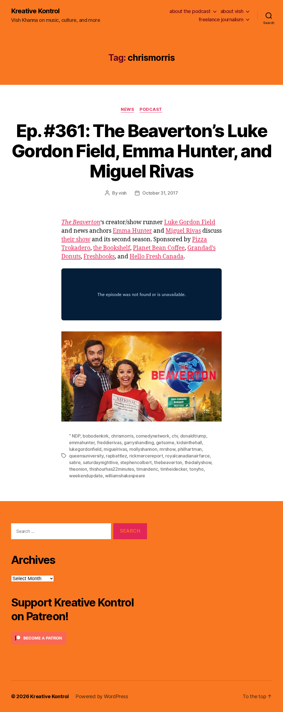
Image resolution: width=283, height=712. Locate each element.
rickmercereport (146, 456)
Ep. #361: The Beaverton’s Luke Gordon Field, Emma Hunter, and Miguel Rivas (141, 151)
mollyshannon (143, 449)
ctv (175, 436)
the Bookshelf (111, 248)
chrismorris (122, 436)
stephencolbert (136, 462)
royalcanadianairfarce (187, 456)
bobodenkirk (96, 436)
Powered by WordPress (101, 696)
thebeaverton (168, 462)
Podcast (151, 109)
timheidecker (173, 469)
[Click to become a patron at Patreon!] (79, 638)
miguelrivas (115, 449)
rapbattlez (116, 456)
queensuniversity (86, 456)
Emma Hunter (132, 231)
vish (123, 193)
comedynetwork (152, 436)
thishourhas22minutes (111, 469)
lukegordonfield (85, 449)
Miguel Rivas (183, 231)
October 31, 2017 (160, 193)
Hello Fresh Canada (157, 256)
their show (75, 239)
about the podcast (190, 11)
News (127, 109)
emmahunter (82, 442)
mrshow (167, 449)
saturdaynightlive (100, 462)
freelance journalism (221, 19)
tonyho (196, 469)
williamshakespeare (125, 475)
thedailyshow (198, 462)
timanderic (147, 469)
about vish (232, 11)
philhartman (190, 449)
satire (74, 462)
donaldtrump (193, 436)
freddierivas (109, 442)
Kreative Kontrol (35, 11)
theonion (78, 469)
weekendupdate (86, 475)
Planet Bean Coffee (159, 248)
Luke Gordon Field (189, 222)
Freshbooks (99, 256)
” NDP (74, 436)
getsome (165, 442)
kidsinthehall (189, 442)
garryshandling (139, 442)
